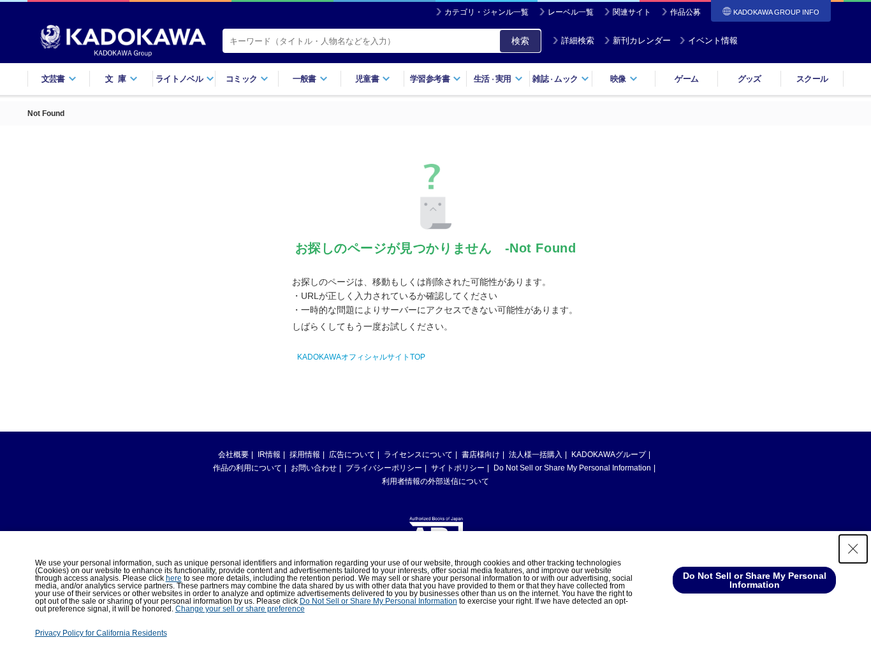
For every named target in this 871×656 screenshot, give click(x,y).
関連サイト (632, 12)
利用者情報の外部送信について (435, 481)
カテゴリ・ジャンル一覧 (486, 12)
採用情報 (304, 454)
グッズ (749, 79)
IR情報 (269, 454)
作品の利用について (247, 467)
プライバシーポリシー (384, 467)
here (174, 578)
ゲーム (686, 79)
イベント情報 (713, 40)
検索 (520, 41)
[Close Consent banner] (853, 549)
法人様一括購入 (535, 454)
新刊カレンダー (642, 40)
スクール (812, 79)
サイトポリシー (458, 467)
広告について (352, 454)
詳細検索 (577, 40)
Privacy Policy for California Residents (101, 633)
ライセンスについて (418, 454)
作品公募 (685, 12)
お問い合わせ (314, 467)
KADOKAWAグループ (608, 454)
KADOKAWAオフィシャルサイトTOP (361, 357)
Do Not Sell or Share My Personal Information (572, 468)
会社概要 (233, 454)
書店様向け (481, 454)
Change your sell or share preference (240, 609)
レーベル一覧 (571, 12)
